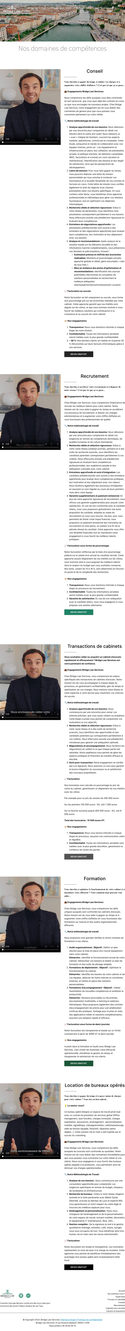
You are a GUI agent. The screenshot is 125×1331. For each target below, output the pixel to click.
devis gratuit (79, 1063)
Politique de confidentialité (90, 1320)
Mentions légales (68, 1320)
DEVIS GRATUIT (79, 354)
